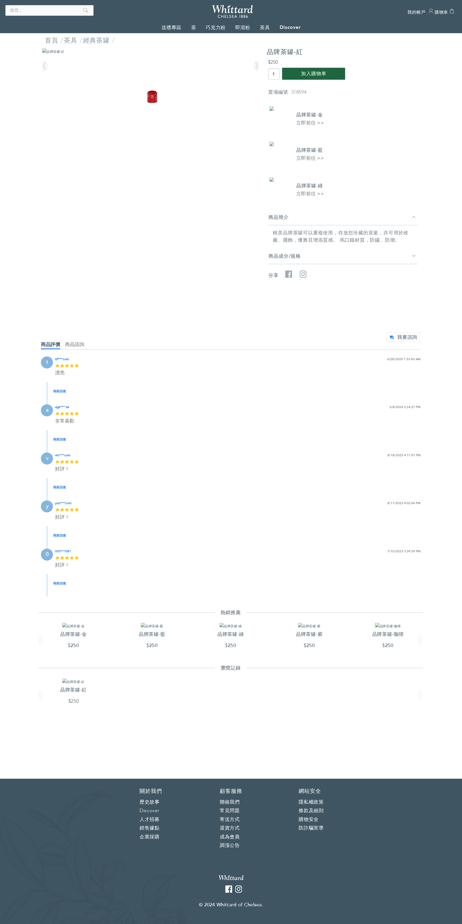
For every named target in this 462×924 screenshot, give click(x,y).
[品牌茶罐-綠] (231, 626)
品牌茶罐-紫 (309, 634)
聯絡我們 (230, 802)
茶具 (265, 28)
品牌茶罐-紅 (73, 690)
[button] (45, 66)
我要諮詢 (407, 337)
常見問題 (230, 810)
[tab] (53, 345)
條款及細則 (311, 810)
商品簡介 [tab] (278, 217)
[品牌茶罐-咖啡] (388, 626)
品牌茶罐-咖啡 (388, 634)
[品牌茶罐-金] (73, 626)
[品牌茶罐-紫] (309, 626)
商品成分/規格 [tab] (284, 256)
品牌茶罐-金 (309, 115)
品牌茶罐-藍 (309, 150)
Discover (290, 27)
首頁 (51, 40)
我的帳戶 (416, 12)
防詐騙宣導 (311, 828)
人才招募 (150, 819)
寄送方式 (230, 819)
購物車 (441, 12)
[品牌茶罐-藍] (152, 626)
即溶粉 (242, 28)
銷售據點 (150, 828)
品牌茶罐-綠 (309, 186)
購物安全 (309, 819)
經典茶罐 (96, 40)
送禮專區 (171, 28)
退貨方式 (230, 828)
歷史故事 (150, 802)
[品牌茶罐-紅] (150, 51)
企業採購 (150, 837)
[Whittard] (231, 877)
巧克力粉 (216, 28)
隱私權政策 (311, 802)
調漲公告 (230, 845)
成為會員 (230, 837)
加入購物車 (313, 73)
